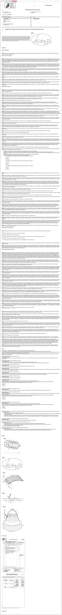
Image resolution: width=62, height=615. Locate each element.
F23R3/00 (32, 12)
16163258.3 (10, 14)
